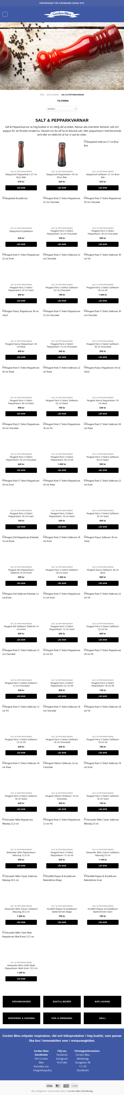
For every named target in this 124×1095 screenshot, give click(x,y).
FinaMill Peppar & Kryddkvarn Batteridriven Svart (103, 910)
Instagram (62, 1058)
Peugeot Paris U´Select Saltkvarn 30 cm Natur (102, 458)
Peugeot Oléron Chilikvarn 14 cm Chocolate (61, 797)
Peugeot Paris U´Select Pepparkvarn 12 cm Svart (62, 628)
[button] (5, 14)
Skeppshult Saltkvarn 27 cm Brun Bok (103, 176)
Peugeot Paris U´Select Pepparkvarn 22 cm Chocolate (62, 232)
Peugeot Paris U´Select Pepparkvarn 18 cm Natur (62, 515)
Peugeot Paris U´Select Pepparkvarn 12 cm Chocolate (62, 345)
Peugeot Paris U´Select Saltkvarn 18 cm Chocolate (62, 741)
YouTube (62, 1062)
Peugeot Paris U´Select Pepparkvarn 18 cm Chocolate (21, 458)
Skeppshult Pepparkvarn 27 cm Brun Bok (21, 176)
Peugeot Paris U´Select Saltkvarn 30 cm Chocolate (102, 345)
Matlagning (53, 94)
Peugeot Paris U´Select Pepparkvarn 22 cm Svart (21, 289)
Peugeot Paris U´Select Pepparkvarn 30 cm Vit (62, 458)
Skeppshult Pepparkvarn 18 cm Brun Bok (62, 176)
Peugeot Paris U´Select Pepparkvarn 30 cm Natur (21, 402)
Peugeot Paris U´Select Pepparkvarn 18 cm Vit (102, 684)
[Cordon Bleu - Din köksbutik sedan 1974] (62, 14)
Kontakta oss (41, 1066)
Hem (42, 94)
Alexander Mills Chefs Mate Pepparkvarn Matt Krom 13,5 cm (21, 967)
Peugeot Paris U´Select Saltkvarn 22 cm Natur (62, 402)
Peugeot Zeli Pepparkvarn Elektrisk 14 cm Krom (21, 571)
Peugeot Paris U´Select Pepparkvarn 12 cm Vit (62, 854)
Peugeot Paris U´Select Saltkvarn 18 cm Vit (102, 741)
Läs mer (21, 187)
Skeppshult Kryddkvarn (21, 231)
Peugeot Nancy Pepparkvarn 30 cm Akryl (21, 345)
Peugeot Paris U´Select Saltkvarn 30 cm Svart (62, 571)
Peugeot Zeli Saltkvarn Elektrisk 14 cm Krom (21, 628)
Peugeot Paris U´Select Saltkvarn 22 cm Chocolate (62, 289)
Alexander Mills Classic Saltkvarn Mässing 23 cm (102, 854)
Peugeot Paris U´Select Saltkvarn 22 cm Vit (102, 628)
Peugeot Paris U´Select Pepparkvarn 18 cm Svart (21, 515)
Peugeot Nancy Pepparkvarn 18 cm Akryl (103, 402)
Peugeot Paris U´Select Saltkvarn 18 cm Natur (21, 797)
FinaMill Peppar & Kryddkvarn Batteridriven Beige (62, 910)
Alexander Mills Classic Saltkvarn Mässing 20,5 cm (21, 910)
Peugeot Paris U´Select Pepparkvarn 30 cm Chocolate (103, 232)
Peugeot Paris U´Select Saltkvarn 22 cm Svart (102, 515)
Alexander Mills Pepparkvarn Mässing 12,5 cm (21, 854)
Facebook (62, 1054)
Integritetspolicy (42, 1070)
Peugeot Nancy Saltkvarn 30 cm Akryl (103, 571)
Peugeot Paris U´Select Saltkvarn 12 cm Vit (21, 741)
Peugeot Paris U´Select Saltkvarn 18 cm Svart (102, 797)
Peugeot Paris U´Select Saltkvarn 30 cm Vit (102, 289)
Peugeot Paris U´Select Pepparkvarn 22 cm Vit (62, 684)
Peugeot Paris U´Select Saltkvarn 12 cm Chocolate (21, 684)
